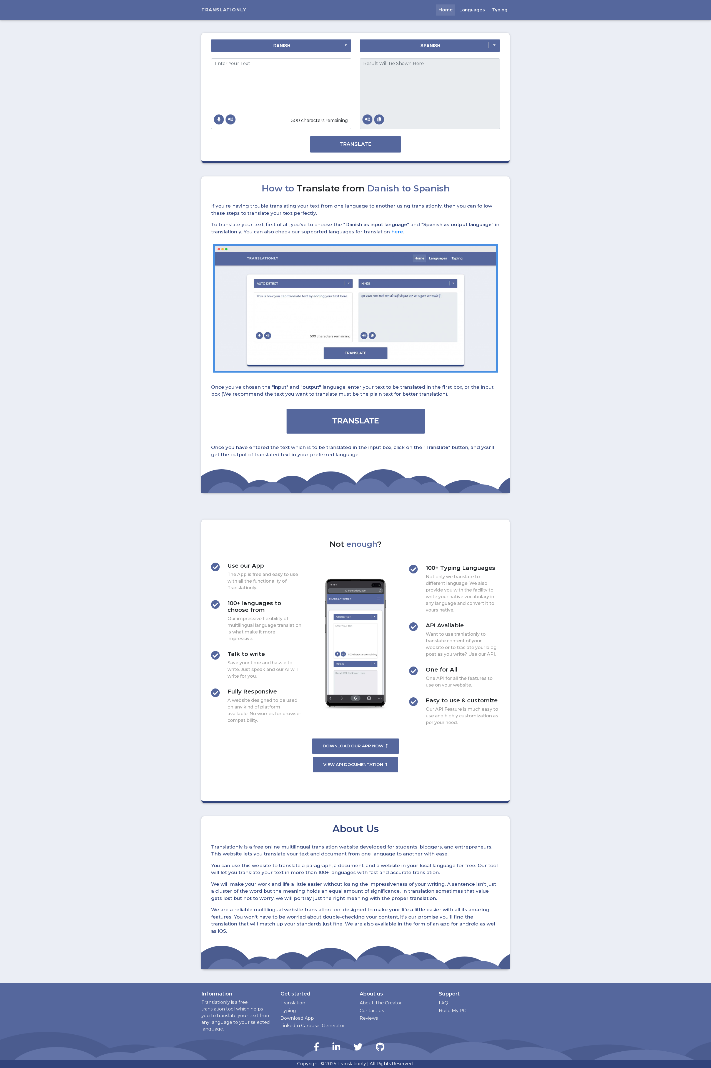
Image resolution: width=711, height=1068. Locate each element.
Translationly (224, 10)
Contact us (372, 1010)
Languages (472, 10)
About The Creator (381, 1002)
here (397, 231)
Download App (297, 1018)
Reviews (369, 1018)
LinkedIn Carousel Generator (313, 1025)
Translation (293, 1002)
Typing (499, 10)
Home (446, 10)
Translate (355, 144)
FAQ (443, 1002)
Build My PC (452, 1010)
